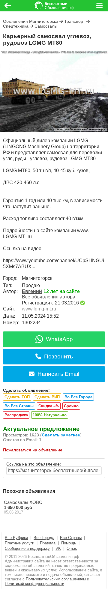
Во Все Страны (19, 406)
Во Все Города (78, 397)
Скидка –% (48, 406)
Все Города (44, 537)
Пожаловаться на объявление (32, 450)
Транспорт (74, 21)
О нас (72, 548)
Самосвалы (45, 26)
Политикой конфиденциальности (34, 583)
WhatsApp (59, 339)
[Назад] (7, 5)
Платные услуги (19, 543)
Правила (48, 543)
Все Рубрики (16, 537)
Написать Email (58, 374)
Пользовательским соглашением (56, 579)
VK (58, 548)
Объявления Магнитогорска (30, 21)
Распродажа (16, 415)
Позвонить (58, 356)
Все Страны (71, 537)
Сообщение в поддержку (27, 548)
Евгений (32, 291)
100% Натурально (50, 415)
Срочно (71, 406)
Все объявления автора (48, 296)
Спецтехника (15, 26)
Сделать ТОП (17, 397)
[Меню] (100, 5)
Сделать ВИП (47, 397)
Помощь (68, 543)
